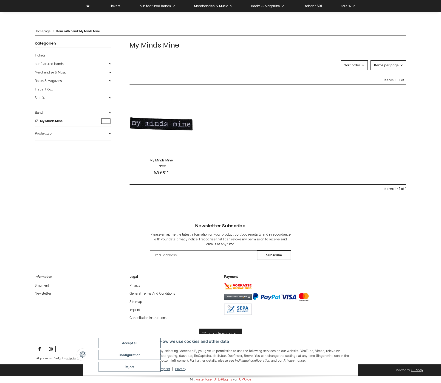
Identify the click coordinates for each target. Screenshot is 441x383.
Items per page (386, 65)
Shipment (42, 285)
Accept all (129, 343)
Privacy (180, 369)
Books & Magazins (48, 81)
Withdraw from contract (220, 333)
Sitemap (136, 302)
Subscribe (274, 255)
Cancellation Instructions (148, 318)
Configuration (130, 355)
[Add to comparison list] (185, 100)
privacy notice (187, 239)
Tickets (40, 55)
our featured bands (49, 64)
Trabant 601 (44, 89)
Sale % (40, 98)
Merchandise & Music (51, 72)
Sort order (352, 65)
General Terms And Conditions (152, 293)
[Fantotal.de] (88, 6)
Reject (129, 367)
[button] (161, 136)
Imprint (165, 369)
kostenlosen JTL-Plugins (213, 379)
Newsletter (43, 293)
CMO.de (245, 379)
